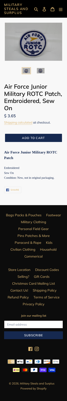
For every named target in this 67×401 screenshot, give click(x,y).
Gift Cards (42, 276)
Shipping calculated (18, 122)
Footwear (53, 215)
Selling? (23, 276)
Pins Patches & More (33, 236)
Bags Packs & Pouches (24, 215)
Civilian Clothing (22, 249)
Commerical (33, 256)
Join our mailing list (33, 315)
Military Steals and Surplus (16, 9)
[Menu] (61, 8)
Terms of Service (47, 297)
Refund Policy (18, 297)
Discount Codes (47, 270)
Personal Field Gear (33, 229)
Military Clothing (33, 222)
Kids (49, 242)
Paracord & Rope (28, 242)
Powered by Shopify (33, 388)
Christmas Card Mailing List (33, 283)
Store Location (19, 270)
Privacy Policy (33, 304)
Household (48, 249)
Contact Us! (19, 290)
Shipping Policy (45, 290)
